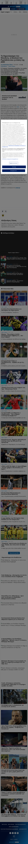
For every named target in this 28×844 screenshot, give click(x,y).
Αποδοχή (14, 166)
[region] (14, 146)
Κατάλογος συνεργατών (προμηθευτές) (10, 158)
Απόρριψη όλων (13, 170)
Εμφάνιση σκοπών (13, 163)
